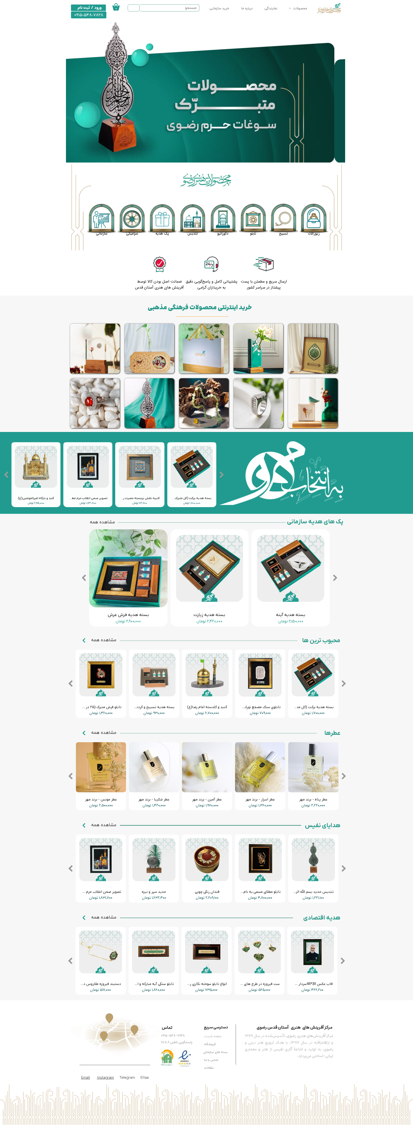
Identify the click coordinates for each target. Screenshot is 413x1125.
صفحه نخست (213, 1036)
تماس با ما (211, 1060)
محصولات (300, 8)
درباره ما (247, 8)
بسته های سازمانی (215, 1052)
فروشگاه (210, 1044)
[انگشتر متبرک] (258, 403)
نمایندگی (271, 8)
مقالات (209, 1068)
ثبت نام (83, 7)
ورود (98, 7)
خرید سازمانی (219, 8)
